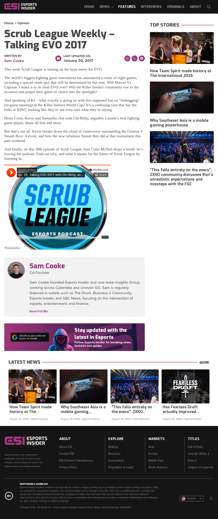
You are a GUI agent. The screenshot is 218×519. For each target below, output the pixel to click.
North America (157, 467)
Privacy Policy (68, 467)
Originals (175, 6)
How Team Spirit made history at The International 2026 (180, 73)
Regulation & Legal (120, 467)
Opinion (23, 23)
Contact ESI (66, 453)
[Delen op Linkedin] (142, 58)
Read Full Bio (39, 311)
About (195, 6)
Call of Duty (195, 447)
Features (127, 6)
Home (89, 6)
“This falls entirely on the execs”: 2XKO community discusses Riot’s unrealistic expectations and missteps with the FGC (181, 177)
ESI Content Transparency (76, 460)
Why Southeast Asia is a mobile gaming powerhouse (179, 123)
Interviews (151, 6)
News (105, 6)
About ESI (65, 447)
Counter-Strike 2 (198, 453)
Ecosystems (116, 460)
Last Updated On (76, 56)
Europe (153, 453)
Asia (151, 447)
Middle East (156, 460)
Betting (113, 447)
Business (114, 453)
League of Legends (200, 467)
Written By (13, 56)
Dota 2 (192, 460)
